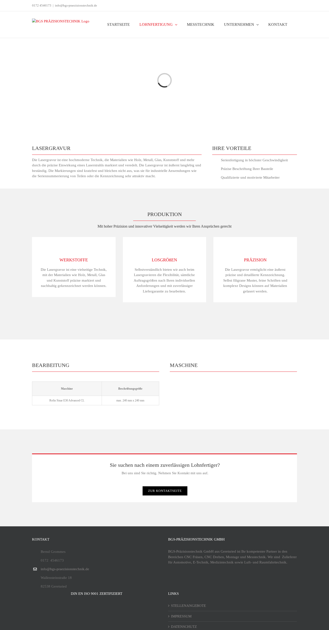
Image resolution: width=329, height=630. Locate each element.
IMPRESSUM (181, 616)
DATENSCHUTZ (184, 627)
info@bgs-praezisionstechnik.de (76, 5)
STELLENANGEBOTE (188, 606)
